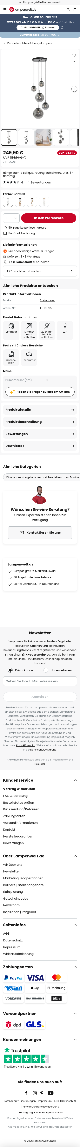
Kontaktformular (25, 745)
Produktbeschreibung (23, 422)
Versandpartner (19, 1013)
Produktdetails (18, 409)
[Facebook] (28, 1093)
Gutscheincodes (15, 898)
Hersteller (40, 764)
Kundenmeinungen (22, 1039)
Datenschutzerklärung (43, 749)
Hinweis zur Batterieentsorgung (41, 1106)
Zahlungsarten (14, 816)
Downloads (14, 446)
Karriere (9, 885)
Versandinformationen (20, 822)
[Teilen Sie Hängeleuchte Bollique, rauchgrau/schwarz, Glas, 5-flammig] (74, 62)
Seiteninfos (14, 925)
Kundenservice (18, 780)
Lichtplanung (13, 891)
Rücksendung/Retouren (21, 809)
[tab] (40, 811)
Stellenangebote (31, 885)
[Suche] (68, 9)
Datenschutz (13, 940)
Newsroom (11, 905)
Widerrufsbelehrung (18, 954)
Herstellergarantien (18, 836)
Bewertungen (16, 434)
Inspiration (11, 912)
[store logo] (25, 9)
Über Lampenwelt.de (23, 856)
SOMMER (38, 27)
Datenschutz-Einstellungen (20, 1101)
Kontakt (9, 829)
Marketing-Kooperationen (23, 878)
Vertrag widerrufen (19, 789)
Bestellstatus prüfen (18, 802)
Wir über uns (12, 864)
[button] (9, 137)
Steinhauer (47, 300)
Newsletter (11, 871)
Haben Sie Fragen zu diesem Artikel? (43, 392)
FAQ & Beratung (15, 796)
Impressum (11, 947)
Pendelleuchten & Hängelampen (29, 43)
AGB (6, 933)
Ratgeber (29, 912)
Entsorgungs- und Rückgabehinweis (41, 1112)
